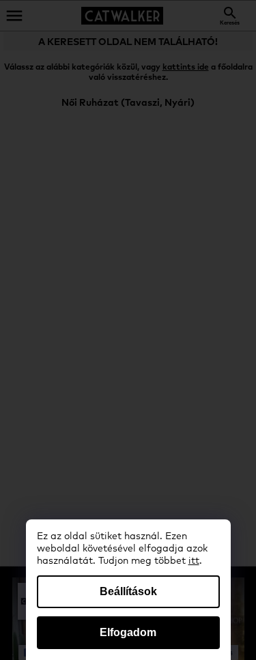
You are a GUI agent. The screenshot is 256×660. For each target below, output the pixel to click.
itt (193, 561)
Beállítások (128, 591)
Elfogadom (128, 632)
